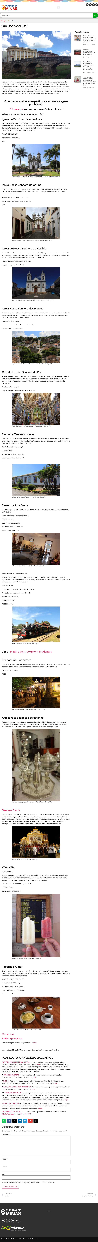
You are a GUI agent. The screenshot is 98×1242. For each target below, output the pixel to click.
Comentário (6, 1134)
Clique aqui (16, 109)
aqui (35, 1043)
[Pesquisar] (95, 15)
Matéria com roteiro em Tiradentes (31, 651)
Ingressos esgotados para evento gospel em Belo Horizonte (89, 52)
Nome (4, 1159)
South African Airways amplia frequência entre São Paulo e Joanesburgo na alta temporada (88, 65)
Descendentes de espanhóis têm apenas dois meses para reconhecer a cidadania (89, 39)
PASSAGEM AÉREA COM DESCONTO (17, 1087)
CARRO (6, 1081)
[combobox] (46, 15)
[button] (58, 7)
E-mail (4, 1167)
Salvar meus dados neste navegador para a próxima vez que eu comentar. (29, 1182)
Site (3, 1174)
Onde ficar (8, 1034)
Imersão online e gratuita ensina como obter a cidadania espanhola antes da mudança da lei (89, 81)
